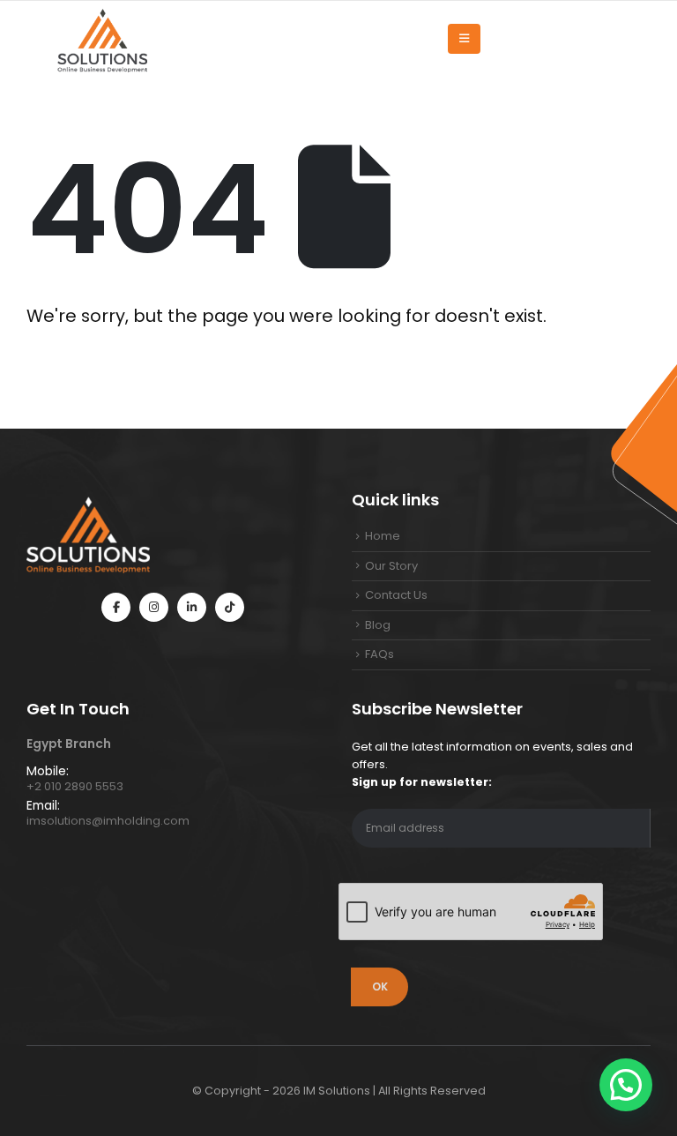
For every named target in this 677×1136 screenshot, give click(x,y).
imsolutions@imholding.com (108, 820)
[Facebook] (115, 607)
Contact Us (396, 595)
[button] (625, 1084)
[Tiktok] (229, 607)
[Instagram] (153, 607)
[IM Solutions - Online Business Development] (101, 39)
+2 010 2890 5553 (74, 786)
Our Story (391, 565)
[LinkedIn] (191, 607)
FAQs (379, 654)
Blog (378, 625)
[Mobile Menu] (464, 39)
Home (382, 535)
